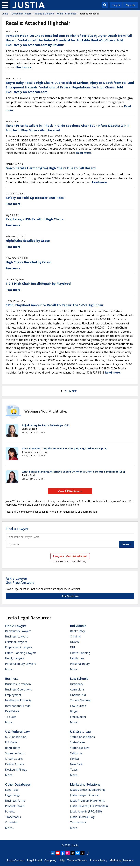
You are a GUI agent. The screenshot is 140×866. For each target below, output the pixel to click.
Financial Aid (78, 695)
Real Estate (12, 711)
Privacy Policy (98, 860)
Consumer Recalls (21, 13)
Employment (13, 695)
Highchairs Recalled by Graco (28, 241)
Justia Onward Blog (82, 817)
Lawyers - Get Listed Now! (70, 556)
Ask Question (70, 596)
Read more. (24, 67)
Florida (74, 759)
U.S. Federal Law (17, 732)
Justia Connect (15, 860)
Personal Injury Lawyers (20, 664)
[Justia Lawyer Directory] (87, 853)
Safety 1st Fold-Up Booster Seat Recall (35, 198)
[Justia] (28, 5)
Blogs (73, 711)
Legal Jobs (11, 790)
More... (9, 669)
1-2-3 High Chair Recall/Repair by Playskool (38, 284)
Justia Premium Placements (87, 800)
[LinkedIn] (53, 853)
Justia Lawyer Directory (85, 795)
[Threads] (73, 853)
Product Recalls (15, 806)
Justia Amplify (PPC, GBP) (86, 811)
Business (11, 679)
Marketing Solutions (85, 784)
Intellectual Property (18, 700)
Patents (10, 811)
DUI (72, 647)
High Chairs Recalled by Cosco (28, 262)
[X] (82, 853)
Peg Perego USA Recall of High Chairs (34, 219)
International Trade (17, 706)
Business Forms (15, 800)
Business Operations (18, 689)
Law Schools (79, 679)
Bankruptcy (77, 631)
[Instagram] (68, 853)
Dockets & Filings (16, 769)
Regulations (12, 748)
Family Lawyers (14, 658)
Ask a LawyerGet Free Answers (20, 580)
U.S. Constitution (15, 737)
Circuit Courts (14, 759)
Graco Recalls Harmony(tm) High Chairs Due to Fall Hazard (51, 168)
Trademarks (13, 817)
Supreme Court (15, 753)
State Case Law (79, 748)
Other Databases (18, 784)
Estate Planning (80, 653)
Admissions (77, 689)
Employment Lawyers (18, 647)
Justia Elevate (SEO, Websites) (89, 806)
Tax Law (10, 717)
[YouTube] (58, 853)
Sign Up (130, 5)
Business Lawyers (16, 636)
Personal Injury (80, 664)
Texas (74, 769)
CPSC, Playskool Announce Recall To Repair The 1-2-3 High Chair (54, 305)
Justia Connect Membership (88, 790)
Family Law (77, 658)
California (76, 753)
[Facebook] (63, 853)
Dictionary (76, 684)
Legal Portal (34, 860)
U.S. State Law (81, 732)
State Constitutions (82, 737)
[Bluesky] (77, 853)
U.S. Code (11, 742)
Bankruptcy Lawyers (18, 631)
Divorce (75, 642)
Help (62, 860)
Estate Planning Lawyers (21, 653)
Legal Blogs (12, 795)
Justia (5, 13)
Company (50, 860)
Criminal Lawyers (16, 642)
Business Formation (18, 684)
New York (76, 764)
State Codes (77, 742)
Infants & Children (44, 13)
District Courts (14, 764)
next (73, 391)
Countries (11, 822)
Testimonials (78, 822)
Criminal (75, 636)
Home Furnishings (66, 13)
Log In (116, 5)
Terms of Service (77, 860)
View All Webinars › (70, 491)
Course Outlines (80, 700)
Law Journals (78, 706)
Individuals (78, 626)
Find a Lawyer (17, 528)
